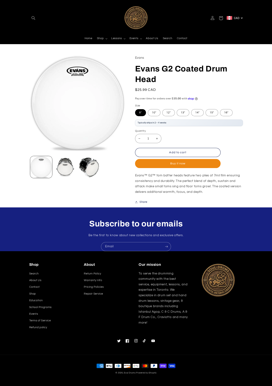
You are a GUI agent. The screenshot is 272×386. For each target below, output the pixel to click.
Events (33, 313)
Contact (34, 287)
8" (140, 112)
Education (36, 300)
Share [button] (143, 202)
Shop (32, 293)
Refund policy (38, 327)
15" (212, 112)
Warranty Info (93, 280)
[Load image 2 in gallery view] (65, 167)
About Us (35, 280)
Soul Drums (129, 373)
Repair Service (93, 293)
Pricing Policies (94, 287)
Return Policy (92, 273)
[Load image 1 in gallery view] (41, 167)
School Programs (40, 307)
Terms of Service (40, 320)
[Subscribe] (166, 246)
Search (34, 273)
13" (183, 112)
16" (226, 112)
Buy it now (178, 163)
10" (154, 112)
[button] (33, 18)
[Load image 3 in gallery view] (89, 167)
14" (197, 112)
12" (168, 112)
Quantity (140, 131)
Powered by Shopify (146, 373)
